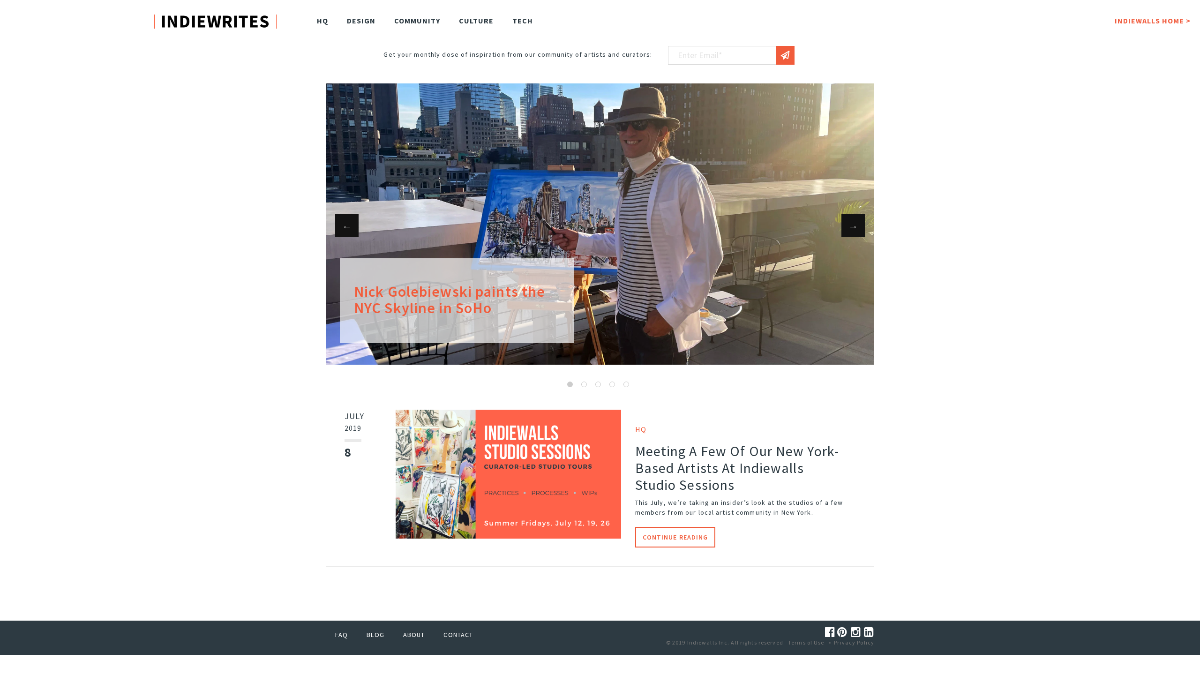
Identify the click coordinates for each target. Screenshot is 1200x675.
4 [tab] (612, 384)
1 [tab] (570, 384)
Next (853, 225)
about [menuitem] (414, 634)
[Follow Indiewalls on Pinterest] (843, 632)
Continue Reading (675, 537)
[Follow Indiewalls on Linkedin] (869, 632)
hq (640, 429)
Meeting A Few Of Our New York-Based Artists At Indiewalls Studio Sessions (737, 468)
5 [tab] (626, 384)
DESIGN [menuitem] (361, 20)
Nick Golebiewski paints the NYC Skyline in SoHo (449, 299)
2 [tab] (584, 384)
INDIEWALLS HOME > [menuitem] (1153, 20)
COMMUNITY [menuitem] (417, 20)
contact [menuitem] (458, 634)
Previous (347, 225)
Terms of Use (806, 642)
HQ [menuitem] (322, 20)
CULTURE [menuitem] (476, 20)
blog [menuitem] (375, 634)
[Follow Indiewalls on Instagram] (857, 632)
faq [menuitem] (341, 634)
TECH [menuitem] (522, 20)
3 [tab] (598, 384)
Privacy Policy (854, 642)
